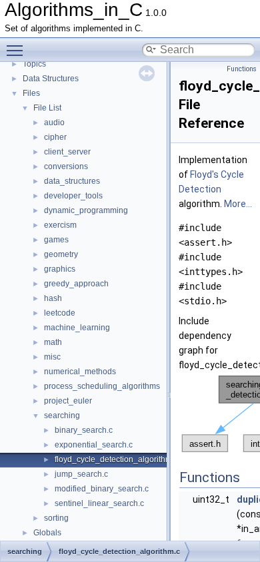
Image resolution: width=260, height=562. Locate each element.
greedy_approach (76, 283)
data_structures (72, 181)
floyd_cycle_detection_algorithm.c (116, 459)
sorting (56, 518)
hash (53, 298)
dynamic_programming (86, 210)
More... (238, 203)
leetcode (59, 313)
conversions (66, 166)
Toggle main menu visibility (17, 50)
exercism (60, 225)
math (53, 342)
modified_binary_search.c (102, 488)
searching (62, 415)
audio (54, 122)
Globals (47, 532)
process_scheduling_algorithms (102, 386)
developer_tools (73, 195)
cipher (55, 137)
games (56, 239)
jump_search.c (81, 474)
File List (47, 108)
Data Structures (51, 78)
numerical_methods (80, 371)
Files (31, 93)
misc (52, 357)
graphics (59, 269)
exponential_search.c (94, 444)
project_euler (68, 401)
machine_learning (77, 327)
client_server (67, 151)
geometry (61, 254)
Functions (242, 69)
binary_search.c (84, 430)
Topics (34, 64)
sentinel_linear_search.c (99, 503)
